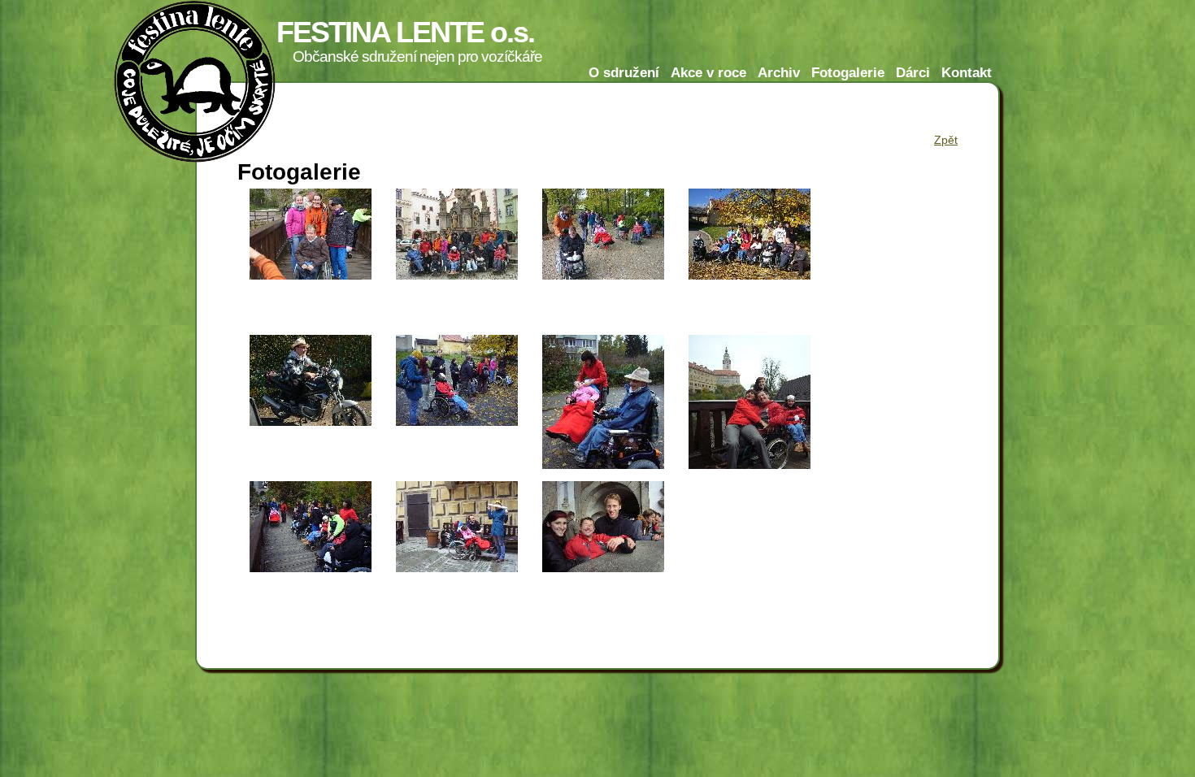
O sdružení (624, 72)
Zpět (946, 139)
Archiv (779, 72)
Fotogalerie (847, 72)
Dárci (913, 72)
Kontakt (966, 72)
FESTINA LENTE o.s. (405, 32)
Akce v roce (708, 72)
